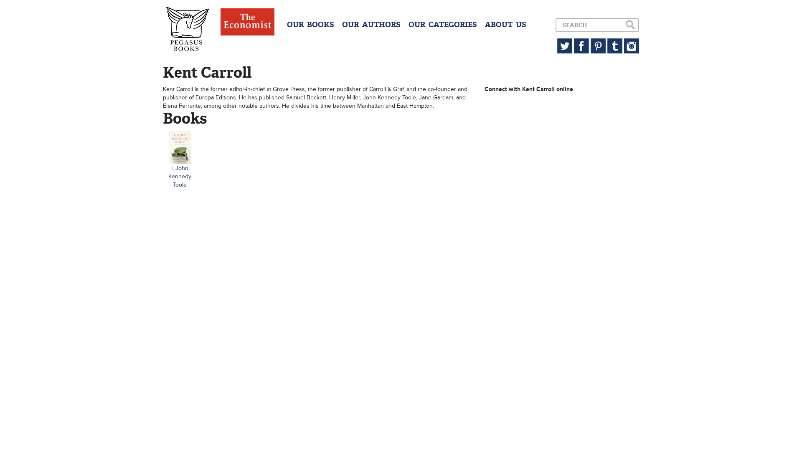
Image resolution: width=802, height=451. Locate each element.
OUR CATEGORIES (443, 25)
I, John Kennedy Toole (179, 176)
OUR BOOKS (310, 25)
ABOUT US (505, 25)
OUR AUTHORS (371, 25)
